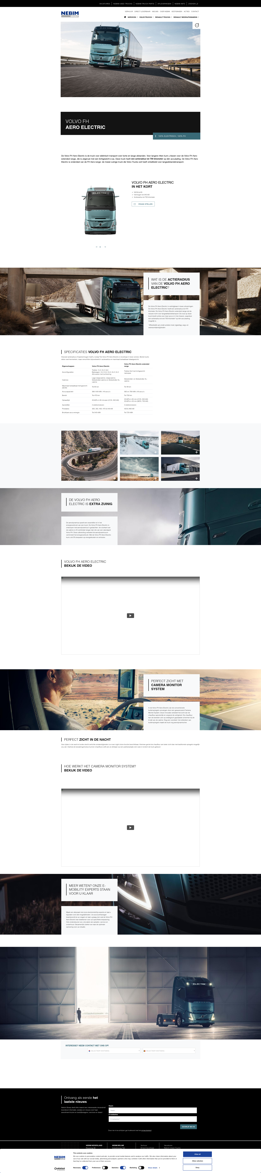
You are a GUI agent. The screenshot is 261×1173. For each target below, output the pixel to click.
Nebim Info (180, 4)
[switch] (105, 1167)
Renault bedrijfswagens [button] (186, 17)
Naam (111, 1106)
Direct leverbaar (142, 11)
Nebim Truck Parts (145, 4)
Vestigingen (176, 11)
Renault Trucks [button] (163, 17)
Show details (152, 1168)
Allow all (197, 1154)
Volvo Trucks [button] (145, 17)
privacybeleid (146, 1130)
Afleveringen (164, 4)
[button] (97, 247)
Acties (187, 11)
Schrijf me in (188, 1127)
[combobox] (114, 1050)
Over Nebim (165, 11)
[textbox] (114, 1051)
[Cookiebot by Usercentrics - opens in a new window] (60, 1169)
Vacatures (104, 4)
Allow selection (197, 1161)
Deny (197, 1167)
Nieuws (155, 11)
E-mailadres (113, 1114)
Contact (195, 11)
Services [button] (132, 17)
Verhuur (129, 11)
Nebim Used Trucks (122, 4)
